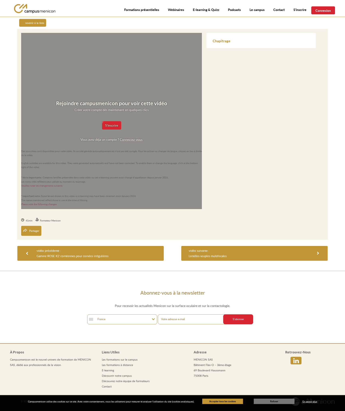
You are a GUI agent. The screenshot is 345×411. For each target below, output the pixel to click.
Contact (107, 386)
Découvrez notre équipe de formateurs (126, 381)
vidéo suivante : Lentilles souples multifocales (208, 253)
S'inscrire (299, 9)
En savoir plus (309, 401)
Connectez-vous (131, 139)
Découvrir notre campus (117, 376)
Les (120, 359)
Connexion (323, 10)
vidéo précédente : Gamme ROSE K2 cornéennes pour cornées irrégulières (72, 253)
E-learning (108, 370)
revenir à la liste (34, 23)
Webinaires (176, 9)
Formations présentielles (141, 9)
